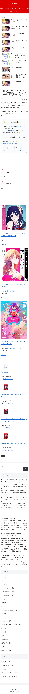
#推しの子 (12, 126)
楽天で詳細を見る (8, 379)
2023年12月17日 (18, 150)
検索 (2, 466)
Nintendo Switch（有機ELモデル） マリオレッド (14, 443)
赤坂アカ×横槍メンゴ (11, 291)
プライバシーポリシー (7, 665)
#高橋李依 (11, 130)
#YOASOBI (19, 126)
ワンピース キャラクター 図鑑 (9, 672)
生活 (4, 456)
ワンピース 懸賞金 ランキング (9, 676)
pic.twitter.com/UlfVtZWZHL (10, 143)
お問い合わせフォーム (7, 661)
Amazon (3, 244)
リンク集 (3, 669)
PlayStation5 (4, 372)
